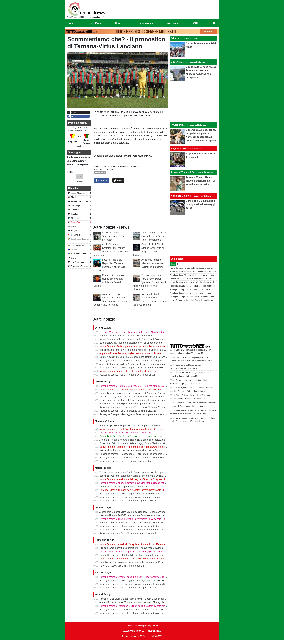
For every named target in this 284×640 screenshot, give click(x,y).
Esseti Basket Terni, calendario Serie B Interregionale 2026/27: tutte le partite (139, 476)
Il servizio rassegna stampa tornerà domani (121, 565)
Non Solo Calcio (180, 196)
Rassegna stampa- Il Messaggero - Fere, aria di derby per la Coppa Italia (137, 454)
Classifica (73, 188)
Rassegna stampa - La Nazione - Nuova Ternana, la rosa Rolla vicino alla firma (140, 457)
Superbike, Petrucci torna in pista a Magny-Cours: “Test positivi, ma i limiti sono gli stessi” (145, 443)
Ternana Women (180, 172)
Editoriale (176, 38)
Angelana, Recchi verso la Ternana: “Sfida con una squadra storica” (134, 522)
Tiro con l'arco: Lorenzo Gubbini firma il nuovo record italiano (131, 548)
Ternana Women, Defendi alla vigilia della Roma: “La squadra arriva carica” (138, 332)
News (104, 167)
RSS (159, 631)
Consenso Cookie (135, 626)
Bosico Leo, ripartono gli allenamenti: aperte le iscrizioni (128, 403)
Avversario (177, 125)
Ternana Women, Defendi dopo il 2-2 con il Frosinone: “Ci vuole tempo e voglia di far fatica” (147, 577)
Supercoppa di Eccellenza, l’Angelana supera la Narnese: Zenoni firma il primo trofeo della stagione (151, 400)
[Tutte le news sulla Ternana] (86, 9)
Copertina (176, 62)
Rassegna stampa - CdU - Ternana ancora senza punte (128, 533)
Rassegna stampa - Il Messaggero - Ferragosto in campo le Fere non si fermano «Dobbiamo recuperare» (154, 580)
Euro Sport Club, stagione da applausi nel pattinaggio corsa (130, 343)
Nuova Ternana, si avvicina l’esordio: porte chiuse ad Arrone (130, 389)
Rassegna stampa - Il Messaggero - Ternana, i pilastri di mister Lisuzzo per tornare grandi (145, 526)
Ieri (178, 264)
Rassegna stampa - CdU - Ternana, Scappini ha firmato (128, 500)
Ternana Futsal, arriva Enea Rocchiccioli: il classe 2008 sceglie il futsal (136, 599)
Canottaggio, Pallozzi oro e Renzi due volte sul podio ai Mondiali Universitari (139, 562)
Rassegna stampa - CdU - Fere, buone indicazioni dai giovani (131, 613)
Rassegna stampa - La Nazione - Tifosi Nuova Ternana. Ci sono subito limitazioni (141, 407)
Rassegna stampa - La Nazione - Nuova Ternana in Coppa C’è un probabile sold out (143, 360)
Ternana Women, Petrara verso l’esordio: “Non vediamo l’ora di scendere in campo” (143, 386)
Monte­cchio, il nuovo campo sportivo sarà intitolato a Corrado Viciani (135, 450)
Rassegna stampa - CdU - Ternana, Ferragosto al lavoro (128, 587)
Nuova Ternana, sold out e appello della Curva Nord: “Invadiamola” (154, 236)
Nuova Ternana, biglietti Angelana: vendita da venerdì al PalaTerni (134, 429)
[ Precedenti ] (79, 146)
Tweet (119, 180)
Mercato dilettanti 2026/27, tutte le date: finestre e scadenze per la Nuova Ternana (142, 515)
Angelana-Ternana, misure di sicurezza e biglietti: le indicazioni (152, 263)
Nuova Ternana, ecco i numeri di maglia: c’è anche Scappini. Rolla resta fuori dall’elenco (145, 479)
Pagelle (175, 148)
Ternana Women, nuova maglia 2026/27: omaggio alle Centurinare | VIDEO (138, 551)
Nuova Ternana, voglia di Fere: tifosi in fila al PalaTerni (127, 371)
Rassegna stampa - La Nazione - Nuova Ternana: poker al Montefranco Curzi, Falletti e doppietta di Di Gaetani (157, 609)
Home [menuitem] (70, 23)
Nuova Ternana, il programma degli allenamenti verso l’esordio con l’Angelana (140, 558)
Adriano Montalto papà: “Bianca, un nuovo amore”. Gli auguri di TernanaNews (139, 602)
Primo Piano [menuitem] (95, 23)
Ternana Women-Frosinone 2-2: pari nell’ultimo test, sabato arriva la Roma (138, 606)
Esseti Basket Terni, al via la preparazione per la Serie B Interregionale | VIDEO (141, 350)
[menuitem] (214, 23)
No (71, 172)
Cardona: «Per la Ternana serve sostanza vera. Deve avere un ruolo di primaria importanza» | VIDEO (152, 490)
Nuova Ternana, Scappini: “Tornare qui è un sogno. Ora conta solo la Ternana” (140, 447)
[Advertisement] (193, 101)
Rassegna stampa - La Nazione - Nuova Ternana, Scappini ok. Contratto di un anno (143, 497)
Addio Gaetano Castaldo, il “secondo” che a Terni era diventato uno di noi (137, 364)
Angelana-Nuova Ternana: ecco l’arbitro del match (113, 236)
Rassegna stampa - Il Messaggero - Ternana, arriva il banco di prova (135, 367)
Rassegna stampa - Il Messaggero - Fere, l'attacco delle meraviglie (134, 493)
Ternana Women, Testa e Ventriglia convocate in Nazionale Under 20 (135, 519)
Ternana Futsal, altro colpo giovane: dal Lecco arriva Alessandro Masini (136, 396)
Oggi (173, 264)
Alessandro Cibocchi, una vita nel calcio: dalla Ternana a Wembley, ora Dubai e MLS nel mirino (149, 512)
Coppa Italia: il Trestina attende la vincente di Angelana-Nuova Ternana (136, 393)
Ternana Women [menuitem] (144, 23)
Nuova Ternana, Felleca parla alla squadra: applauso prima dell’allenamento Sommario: (145, 346)
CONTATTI (141, 631)
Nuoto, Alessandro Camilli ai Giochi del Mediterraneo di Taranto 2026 (135, 357)
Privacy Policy (151, 626)
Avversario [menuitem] (173, 23)
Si (71, 168)
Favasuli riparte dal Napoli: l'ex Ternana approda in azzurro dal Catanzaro (138, 425)
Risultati (79, 182)
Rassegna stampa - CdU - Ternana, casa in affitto (125, 461)
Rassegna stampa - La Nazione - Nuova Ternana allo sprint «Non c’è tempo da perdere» (145, 584)
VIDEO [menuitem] (196, 23)
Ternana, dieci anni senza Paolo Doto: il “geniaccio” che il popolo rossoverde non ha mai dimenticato (150, 282)
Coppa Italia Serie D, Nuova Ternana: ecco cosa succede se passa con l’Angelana (142, 436)
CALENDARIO (129, 631)
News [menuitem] (118, 23)
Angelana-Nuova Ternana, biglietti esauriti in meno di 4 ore (130, 353)
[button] (79, 176)
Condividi (103, 180)
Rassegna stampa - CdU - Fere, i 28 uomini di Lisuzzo (127, 411)
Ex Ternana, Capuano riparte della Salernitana (123, 486)
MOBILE (152, 631)
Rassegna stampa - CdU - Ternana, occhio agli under (127, 374)
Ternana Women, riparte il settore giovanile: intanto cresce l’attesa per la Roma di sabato (145, 483)
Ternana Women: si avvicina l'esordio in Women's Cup (127, 432)
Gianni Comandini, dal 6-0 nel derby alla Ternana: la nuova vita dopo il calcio (139, 555)
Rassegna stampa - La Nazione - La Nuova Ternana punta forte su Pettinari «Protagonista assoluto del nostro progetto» (161, 529)
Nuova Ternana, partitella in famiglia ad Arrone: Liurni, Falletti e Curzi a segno (139, 544)
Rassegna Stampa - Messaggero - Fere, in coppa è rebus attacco (133, 414)
